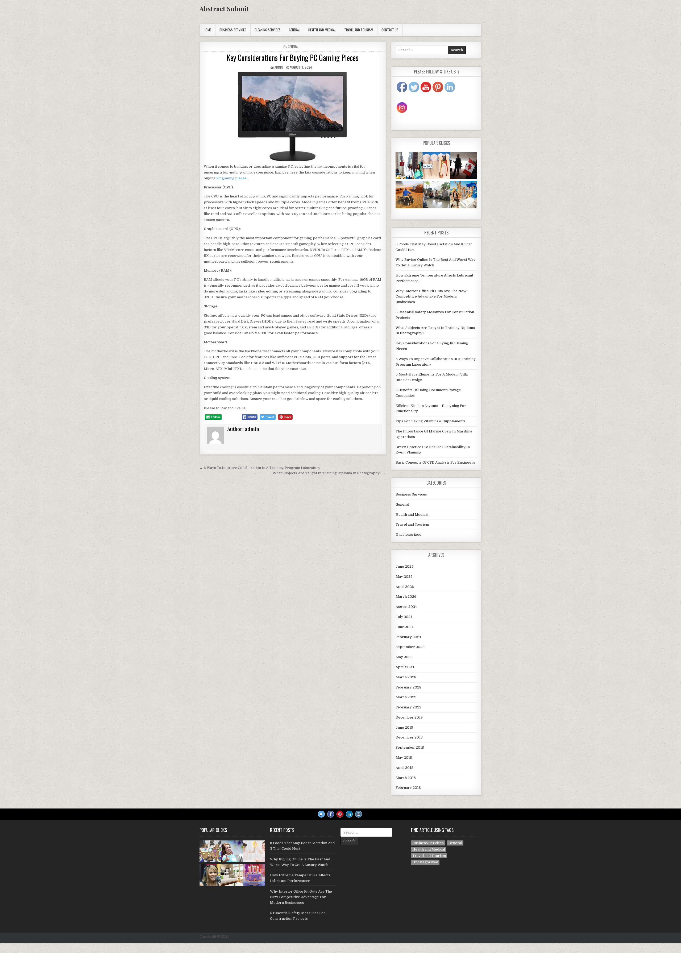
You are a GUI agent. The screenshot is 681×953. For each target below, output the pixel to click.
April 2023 (405, 667)
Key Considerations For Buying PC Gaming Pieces (293, 57)
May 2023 (404, 657)
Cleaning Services (268, 29)
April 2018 (404, 768)
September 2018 (410, 747)
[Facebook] (330, 814)
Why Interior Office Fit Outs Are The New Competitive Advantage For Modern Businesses (431, 296)
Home (207, 29)
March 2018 (406, 778)
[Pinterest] (340, 814)
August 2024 (406, 607)
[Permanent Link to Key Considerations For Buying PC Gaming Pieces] (292, 116)
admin (279, 67)
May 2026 (404, 577)
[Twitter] (321, 814)
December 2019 (409, 717)
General (294, 29)
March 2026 (406, 597)
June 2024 (404, 627)
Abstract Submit (224, 8)
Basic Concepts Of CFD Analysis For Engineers (435, 462)
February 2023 (408, 687)
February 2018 (408, 788)
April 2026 (405, 587)
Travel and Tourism (358, 29)
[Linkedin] (349, 814)
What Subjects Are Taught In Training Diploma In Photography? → (329, 473)
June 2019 (404, 727)
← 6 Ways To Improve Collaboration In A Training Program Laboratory (260, 468)
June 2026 (405, 566)
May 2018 (404, 758)
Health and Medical (322, 29)
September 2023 (410, 647)
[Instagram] (358, 814)
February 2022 (408, 707)
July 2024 (404, 617)
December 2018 (409, 737)
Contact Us (389, 29)
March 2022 (406, 697)
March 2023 (406, 677)
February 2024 (408, 637)
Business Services (232, 29)
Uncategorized (408, 535)
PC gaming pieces (231, 178)
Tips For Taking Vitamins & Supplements (431, 421)
